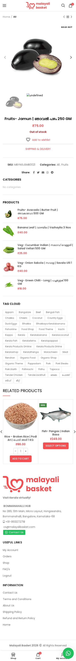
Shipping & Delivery (38, 149)
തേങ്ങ (54, 375)
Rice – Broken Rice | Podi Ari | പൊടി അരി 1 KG (20, 438)
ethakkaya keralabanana (50, 323)
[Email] (43, 172)
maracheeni (50, 352)
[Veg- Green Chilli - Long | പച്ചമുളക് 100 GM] (9, 285)
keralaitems (29, 340)
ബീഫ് (8, 380)
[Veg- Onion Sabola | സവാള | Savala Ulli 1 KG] (9, 267)
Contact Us (16, 532)
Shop (6, 563)
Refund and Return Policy (19, 618)
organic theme (14, 363)
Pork (48, 363)
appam (9, 312)
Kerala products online (49, 346)
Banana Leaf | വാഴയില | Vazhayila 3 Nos (44, 227)
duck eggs (11, 323)
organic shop (48, 357)
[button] (20, 458)
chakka (9, 317)
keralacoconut (60, 335)
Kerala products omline (18, 346)
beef (38, 312)
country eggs (55, 317)
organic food (28, 357)
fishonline (10, 329)
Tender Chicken (14, 375)
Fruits (64, 164)
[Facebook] (34, 172)
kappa (9, 335)
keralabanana (38, 335)
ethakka (26, 323)
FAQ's (6, 569)
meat (65, 352)
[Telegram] (52, 172)
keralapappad (49, 340)
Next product (71, 17)
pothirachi (27, 369)
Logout (7, 575)
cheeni (23, 317)
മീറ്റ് (18, 380)
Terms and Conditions (17, 599)
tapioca (54, 369)
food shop (28, 329)
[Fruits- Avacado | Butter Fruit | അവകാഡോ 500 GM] (9, 214)
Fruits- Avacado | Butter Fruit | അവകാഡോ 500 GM (38, 211)
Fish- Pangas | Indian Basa (56, 432)
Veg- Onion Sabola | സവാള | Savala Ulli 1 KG (45, 264)
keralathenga (31, 352)
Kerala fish (11, 340)
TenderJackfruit (36, 375)
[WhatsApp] (47, 172)
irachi (61, 329)
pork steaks (62, 363)
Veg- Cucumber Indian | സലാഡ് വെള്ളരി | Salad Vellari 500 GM (45, 246)
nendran (10, 357)
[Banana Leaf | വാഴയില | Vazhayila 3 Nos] (9, 232)
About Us (8, 605)
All (14, 17)
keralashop (11, 352)
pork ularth (11, 369)
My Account (10, 550)
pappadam (34, 363)
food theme (46, 329)
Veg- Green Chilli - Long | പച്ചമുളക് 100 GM (43, 282)
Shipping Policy (12, 612)
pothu (41, 369)
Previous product (64, 17)
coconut (37, 317)
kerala (21, 335)
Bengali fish (53, 312)
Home (6, 17)
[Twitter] (38, 172)
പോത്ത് (66, 375)
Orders (7, 556)
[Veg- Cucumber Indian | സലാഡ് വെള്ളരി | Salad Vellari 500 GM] (9, 249)
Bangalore (25, 312)
